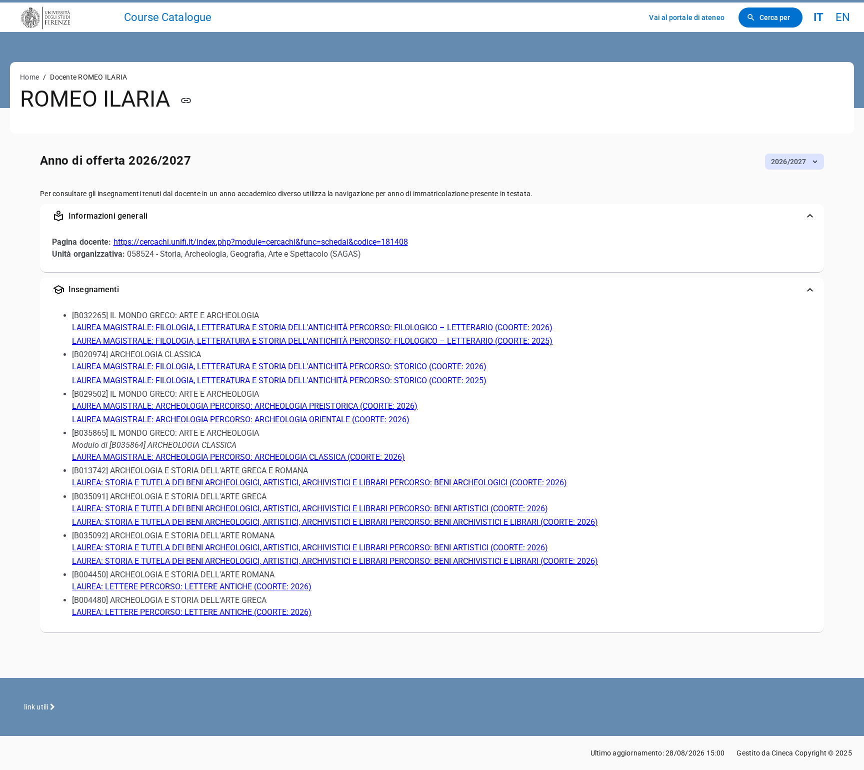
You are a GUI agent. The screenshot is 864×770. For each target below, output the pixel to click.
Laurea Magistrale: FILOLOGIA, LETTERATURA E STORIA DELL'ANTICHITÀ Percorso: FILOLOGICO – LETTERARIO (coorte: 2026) (312, 327)
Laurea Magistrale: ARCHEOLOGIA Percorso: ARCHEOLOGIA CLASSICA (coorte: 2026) (238, 457)
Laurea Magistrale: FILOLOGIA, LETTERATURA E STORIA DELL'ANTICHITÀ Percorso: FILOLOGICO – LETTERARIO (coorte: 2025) (312, 341)
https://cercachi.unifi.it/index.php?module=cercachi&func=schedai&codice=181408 (261, 242)
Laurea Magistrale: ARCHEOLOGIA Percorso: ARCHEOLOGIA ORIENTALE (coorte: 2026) (241, 419)
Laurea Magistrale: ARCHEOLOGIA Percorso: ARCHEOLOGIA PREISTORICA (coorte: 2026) (245, 406)
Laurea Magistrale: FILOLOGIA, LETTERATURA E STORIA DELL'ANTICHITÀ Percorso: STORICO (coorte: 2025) (279, 380)
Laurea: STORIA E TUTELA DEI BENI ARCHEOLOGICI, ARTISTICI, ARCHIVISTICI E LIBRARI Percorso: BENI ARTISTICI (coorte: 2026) (310, 508)
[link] (66, 17)
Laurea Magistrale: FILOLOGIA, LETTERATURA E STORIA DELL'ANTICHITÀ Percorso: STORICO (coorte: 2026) (279, 366)
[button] (794, 162)
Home (29, 77)
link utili (37, 707)
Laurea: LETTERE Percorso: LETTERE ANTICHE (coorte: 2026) (192, 586)
